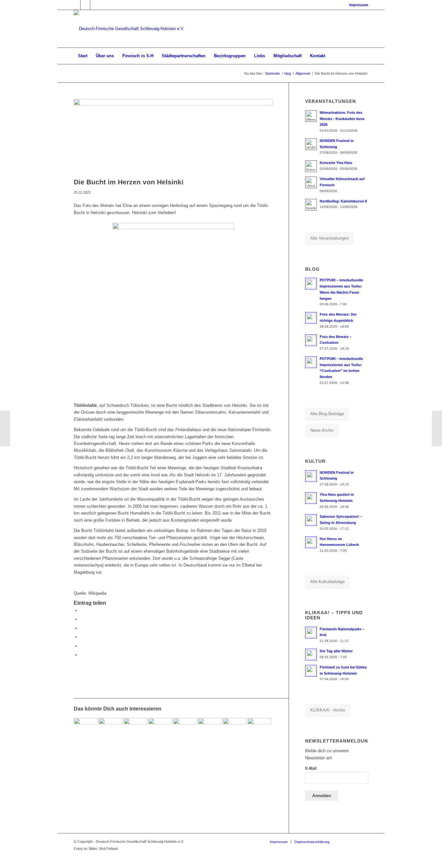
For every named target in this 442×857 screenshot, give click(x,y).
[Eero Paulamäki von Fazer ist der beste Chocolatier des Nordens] (437, 428)
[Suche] (364, 56)
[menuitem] (357, 4)
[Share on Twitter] (81, 628)
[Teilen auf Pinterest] (81, 637)
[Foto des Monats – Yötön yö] (160, 730)
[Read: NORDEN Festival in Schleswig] (311, 476)
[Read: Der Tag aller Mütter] (311, 654)
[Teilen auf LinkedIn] (81, 646)
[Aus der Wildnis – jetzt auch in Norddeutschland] (86, 730)
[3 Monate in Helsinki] (5, 428)
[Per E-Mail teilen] (81, 654)
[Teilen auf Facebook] (81, 610)
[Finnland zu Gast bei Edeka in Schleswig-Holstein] (210, 730)
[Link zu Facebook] (75, 5)
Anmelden (321, 795)
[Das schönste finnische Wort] (259, 730)
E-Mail (310, 768)
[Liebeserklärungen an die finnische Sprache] (111, 730)
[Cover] (173, 136)
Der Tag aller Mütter (336, 651)
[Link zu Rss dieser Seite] (95, 5)
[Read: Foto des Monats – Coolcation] (311, 340)
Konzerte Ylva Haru (336, 163)
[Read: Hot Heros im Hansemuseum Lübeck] (311, 542)
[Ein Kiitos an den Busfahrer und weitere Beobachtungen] (136, 730)
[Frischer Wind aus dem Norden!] (185, 730)
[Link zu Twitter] (85, 5)
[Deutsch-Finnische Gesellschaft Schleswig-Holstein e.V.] (129, 29)
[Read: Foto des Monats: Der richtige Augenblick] (311, 318)
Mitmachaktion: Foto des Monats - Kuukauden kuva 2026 (342, 119)
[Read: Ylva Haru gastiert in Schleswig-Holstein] (311, 498)
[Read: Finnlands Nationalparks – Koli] (311, 632)
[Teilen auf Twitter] (81, 619)
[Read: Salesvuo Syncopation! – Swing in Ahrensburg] (311, 520)
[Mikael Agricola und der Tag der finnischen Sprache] (235, 730)
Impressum (358, 5)
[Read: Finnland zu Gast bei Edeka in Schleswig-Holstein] (311, 671)
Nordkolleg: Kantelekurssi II (343, 201)
